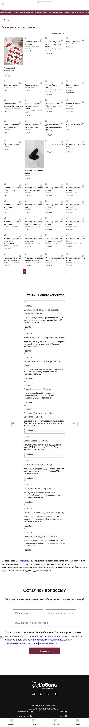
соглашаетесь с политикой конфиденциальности (31, 643)
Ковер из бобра (72, 85)
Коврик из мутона (32, 85)
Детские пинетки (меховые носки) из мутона (53, 127)
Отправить (44, 651)
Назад (6, 20)
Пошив (33, 724)
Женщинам (24, 560)
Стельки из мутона (74, 125)
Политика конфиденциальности (44, 708)
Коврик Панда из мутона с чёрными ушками (53, 44)
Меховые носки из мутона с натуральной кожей (34, 106)
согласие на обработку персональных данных (47, 639)
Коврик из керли (73, 42)
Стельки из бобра (11, 144)
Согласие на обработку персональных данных (44, 710)
